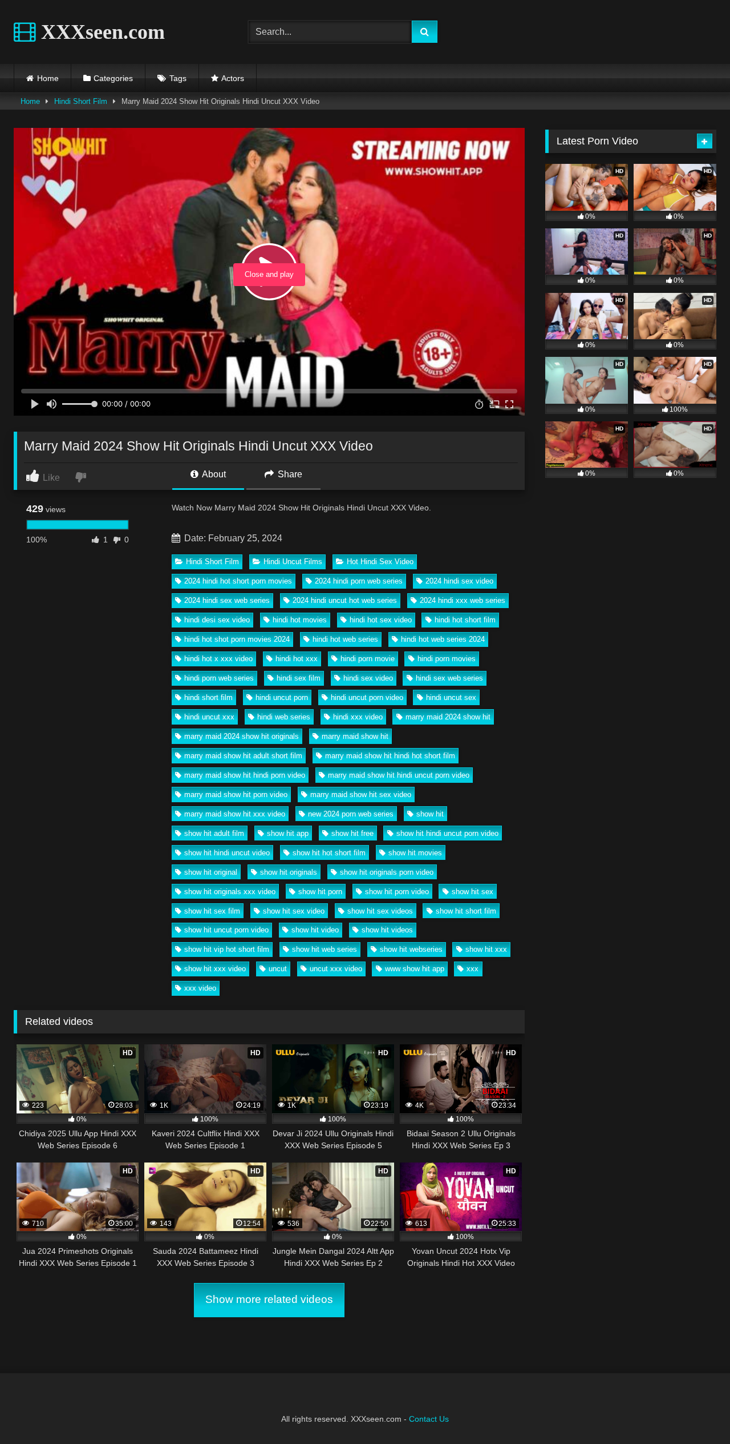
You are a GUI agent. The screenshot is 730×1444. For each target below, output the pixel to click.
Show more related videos (269, 1299)
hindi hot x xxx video (218, 658)
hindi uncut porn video (367, 697)
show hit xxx (486, 949)
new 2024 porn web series (351, 814)
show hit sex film (212, 911)
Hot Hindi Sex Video (380, 561)
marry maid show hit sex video (360, 794)
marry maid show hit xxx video (234, 814)
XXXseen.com (100, 32)
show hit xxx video (215, 968)
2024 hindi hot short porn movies (238, 581)
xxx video (200, 988)
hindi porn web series (219, 678)
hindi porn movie (367, 658)
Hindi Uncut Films (292, 561)
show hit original (210, 872)
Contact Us (429, 1418)
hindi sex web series (449, 678)
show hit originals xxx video (229, 891)
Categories (113, 78)
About (213, 474)
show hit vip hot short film (226, 949)
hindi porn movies (446, 658)
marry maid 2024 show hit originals (241, 736)
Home (48, 78)
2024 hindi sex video (459, 581)
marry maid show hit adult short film (243, 755)
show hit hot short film (329, 852)
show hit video (315, 930)
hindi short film (208, 697)
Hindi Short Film (80, 101)
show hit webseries (411, 949)
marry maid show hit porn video (235, 794)
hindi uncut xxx (209, 717)
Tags (177, 78)
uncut (278, 968)
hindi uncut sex (451, 697)
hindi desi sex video (217, 620)
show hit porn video (397, 891)
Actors (232, 78)
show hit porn (320, 891)
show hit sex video (294, 911)
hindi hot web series (345, 639)
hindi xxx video (358, 717)
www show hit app (414, 968)
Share (288, 474)
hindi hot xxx (296, 658)
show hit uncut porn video (226, 930)
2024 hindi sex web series (227, 600)
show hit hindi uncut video (227, 852)
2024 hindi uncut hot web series (345, 600)
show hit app (288, 833)
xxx (472, 968)
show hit (430, 814)
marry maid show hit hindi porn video (244, 775)
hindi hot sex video (381, 620)
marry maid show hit (355, 736)
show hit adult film (214, 833)
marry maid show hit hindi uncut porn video (398, 775)
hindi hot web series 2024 (443, 639)
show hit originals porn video (386, 872)
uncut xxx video (336, 968)
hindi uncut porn (282, 697)
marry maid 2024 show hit (447, 717)
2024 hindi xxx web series (462, 600)
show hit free (352, 833)
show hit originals (288, 872)
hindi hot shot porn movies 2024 (237, 639)
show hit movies (415, 852)
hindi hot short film (465, 620)
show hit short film (466, 911)
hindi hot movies (300, 620)
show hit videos (387, 930)
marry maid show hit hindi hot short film (390, 755)
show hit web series (324, 949)
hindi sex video (368, 678)
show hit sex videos (380, 911)
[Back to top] (694, 1410)
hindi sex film (299, 678)
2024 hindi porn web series (359, 581)
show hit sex (472, 891)
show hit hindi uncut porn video (447, 833)
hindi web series (283, 717)
